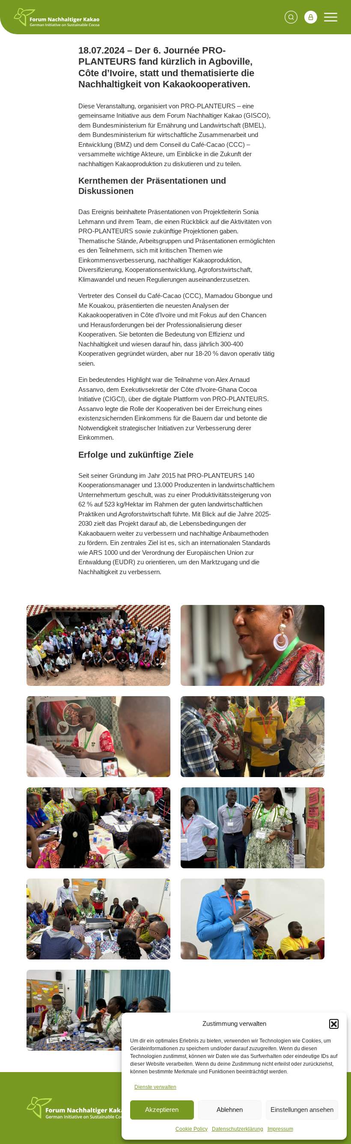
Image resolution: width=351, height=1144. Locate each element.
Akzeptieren (161, 1109)
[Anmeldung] (310, 17)
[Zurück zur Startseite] (77, 1108)
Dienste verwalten (155, 1087)
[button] (334, 1023)
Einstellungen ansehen (302, 1109)
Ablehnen (230, 1109)
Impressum (280, 1129)
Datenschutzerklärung (237, 1129)
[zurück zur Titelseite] (56, 17)
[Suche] (291, 17)
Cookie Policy (192, 1129)
